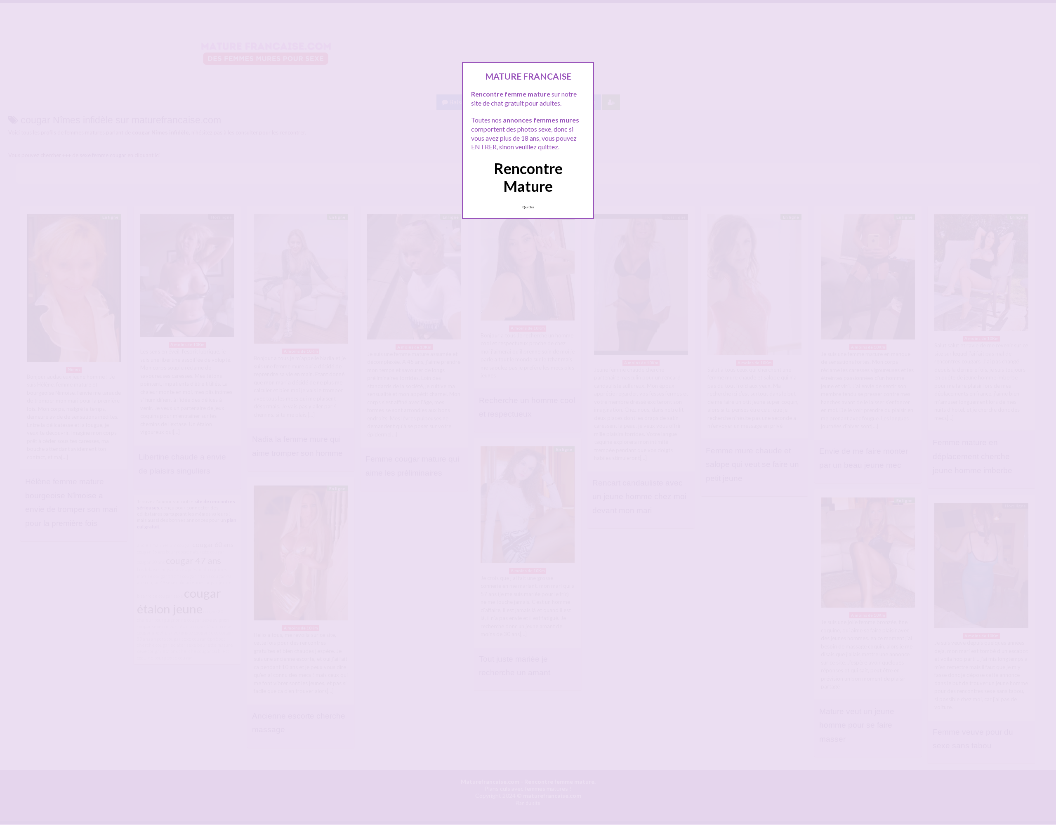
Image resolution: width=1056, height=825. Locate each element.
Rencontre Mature (528, 177)
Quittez (528, 207)
